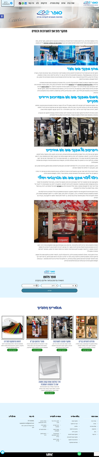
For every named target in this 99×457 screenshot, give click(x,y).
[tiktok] (20, 3)
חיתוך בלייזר (75, 431)
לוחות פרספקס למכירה (12, 341)
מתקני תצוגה (45, 87)
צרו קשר (31, 3)
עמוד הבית (70, 3)
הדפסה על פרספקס (73, 439)
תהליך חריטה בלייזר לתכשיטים (42, 421)
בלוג (37, 3)
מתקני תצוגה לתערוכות (62, 341)
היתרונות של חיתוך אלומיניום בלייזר (55, 435)
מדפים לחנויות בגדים (86, 341)
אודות (63, 3)
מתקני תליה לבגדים (43, 425)
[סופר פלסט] (90, 3)
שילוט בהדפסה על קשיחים (85, 84)
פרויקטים (44, 3)
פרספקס (71, 84)
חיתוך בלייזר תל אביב (55, 421)
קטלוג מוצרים (54, 3)
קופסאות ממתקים (73, 442)
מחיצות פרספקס (74, 429)
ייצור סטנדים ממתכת (56, 425)
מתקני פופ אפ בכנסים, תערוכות (53, 43)
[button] (2, 16)
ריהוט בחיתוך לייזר (43, 434)
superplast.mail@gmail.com (27, 423)
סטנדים (59, 186)
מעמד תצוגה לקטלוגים (56, 430)
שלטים (76, 426)
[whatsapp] (23, 3)
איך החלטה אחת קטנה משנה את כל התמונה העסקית (49, 383)
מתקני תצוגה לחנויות (73, 434)
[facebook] (26, 3)
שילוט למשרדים (42, 429)
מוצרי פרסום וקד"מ (37, 341)
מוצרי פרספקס (74, 423)
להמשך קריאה (86, 350)
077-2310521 (31, 421)
